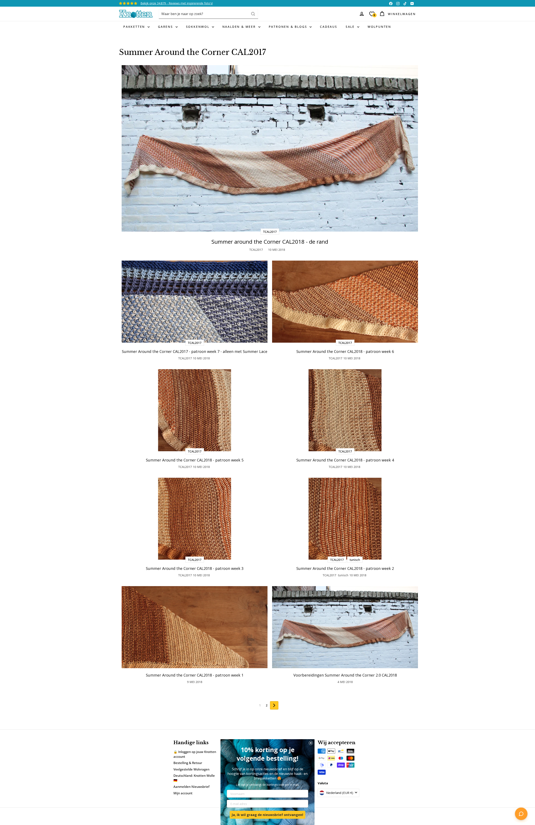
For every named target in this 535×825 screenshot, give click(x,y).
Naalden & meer (239, 27)
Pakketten (134, 27)
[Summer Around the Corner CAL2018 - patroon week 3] (195, 519)
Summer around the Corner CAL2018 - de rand (269, 241)
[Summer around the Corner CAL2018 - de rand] (270, 148)
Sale (351, 27)
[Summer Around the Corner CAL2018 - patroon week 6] (345, 302)
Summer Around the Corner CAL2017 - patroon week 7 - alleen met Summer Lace (194, 351)
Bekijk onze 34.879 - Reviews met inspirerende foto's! (176, 3)
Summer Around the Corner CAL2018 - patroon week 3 (194, 568)
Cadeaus (328, 27)
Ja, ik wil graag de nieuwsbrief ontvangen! (267, 814)
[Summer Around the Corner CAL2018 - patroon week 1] (195, 627)
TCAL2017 (256, 250)
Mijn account (182, 793)
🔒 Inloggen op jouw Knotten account (194, 754)
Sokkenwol (198, 27)
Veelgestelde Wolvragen (191, 769)
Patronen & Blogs (289, 27)
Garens (166, 27)
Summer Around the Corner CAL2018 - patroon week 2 (345, 568)
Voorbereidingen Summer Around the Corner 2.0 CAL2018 (345, 675)
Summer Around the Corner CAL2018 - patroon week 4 (345, 460)
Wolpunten (379, 27)
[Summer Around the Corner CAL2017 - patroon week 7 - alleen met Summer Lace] (195, 302)
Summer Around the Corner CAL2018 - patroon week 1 (194, 675)
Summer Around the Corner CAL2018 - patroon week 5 (194, 460)
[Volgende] (274, 705)
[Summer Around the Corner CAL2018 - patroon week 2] (345, 519)
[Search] (253, 14)
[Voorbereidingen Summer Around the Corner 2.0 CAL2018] (345, 627)
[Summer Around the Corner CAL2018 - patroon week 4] (345, 410)
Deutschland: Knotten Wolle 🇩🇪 (194, 777)
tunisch (343, 575)
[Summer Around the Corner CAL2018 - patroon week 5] (195, 410)
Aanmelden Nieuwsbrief (191, 786)
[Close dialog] (311, 743)
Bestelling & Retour (187, 763)
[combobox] (208, 14)
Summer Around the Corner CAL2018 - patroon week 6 (345, 351)
